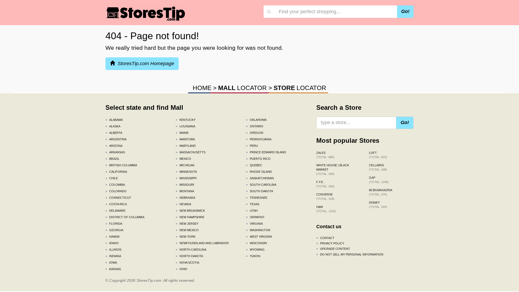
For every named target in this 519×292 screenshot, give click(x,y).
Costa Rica (116, 204)
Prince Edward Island (266, 152)
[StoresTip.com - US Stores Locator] (146, 13)
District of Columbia (124, 217)
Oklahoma (256, 119)
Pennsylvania (258, 139)
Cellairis (378, 167)
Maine (182, 132)
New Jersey (187, 223)
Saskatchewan (260, 178)
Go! (405, 11)
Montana (185, 191)
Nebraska (185, 197)
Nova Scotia (187, 262)
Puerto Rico (258, 158)
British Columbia (121, 165)
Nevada (183, 204)
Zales (325, 155)
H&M (326, 209)
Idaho (112, 243)
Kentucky (185, 119)
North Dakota (189, 256)
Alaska (112, 126)
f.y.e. (325, 184)
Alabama (114, 119)
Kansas (113, 269)
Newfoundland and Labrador (202, 243)
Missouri (185, 184)
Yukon (253, 256)
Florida (113, 223)
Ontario (254, 126)
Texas (252, 204)
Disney (378, 204)
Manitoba (185, 139)
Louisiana (185, 126)
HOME (202, 87)
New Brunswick (190, 210)
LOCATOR (242, 87)
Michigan (185, 165)
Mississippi (186, 178)
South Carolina (261, 184)
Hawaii (112, 236)
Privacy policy (330, 243)
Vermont (255, 217)
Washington (258, 230)
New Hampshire (190, 217)
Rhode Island (259, 171)
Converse (325, 196)
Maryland (186, 145)
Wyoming (255, 249)
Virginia (254, 223)
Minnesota (186, 171)
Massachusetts (190, 152)
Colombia (115, 184)
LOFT (378, 155)
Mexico (183, 158)
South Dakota (259, 191)
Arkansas (115, 152)
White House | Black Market (332, 169)
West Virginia (259, 236)
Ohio (181, 269)
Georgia (114, 230)
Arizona (113, 145)
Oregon (254, 132)
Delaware (115, 210)
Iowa (111, 262)
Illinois (113, 249)
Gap (379, 180)
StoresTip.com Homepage (144, 63)
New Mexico (187, 230)
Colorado (116, 191)
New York (185, 236)
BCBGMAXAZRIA (380, 192)
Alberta (113, 132)
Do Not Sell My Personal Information (349, 254)
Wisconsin (256, 243)
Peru (252, 145)
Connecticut (118, 197)
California (116, 171)
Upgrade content (333, 248)
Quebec (254, 165)
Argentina (116, 139)
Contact (325, 238)
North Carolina (191, 249)
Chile (111, 178)
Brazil (112, 158)
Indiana (113, 256)
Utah (252, 210)
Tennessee (256, 197)
